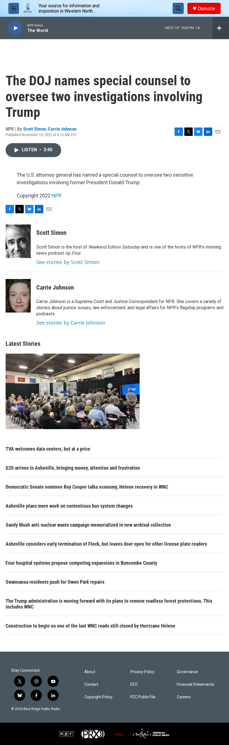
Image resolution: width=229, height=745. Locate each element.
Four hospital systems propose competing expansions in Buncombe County (81, 563)
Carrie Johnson (62, 129)
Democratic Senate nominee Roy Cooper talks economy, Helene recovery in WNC (87, 487)
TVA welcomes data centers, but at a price (48, 449)
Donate (206, 8)
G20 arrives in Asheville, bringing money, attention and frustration (73, 468)
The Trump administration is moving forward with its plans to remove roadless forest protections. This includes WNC (109, 604)
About (89, 672)
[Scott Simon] (18, 241)
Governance (187, 672)
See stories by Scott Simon (67, 262)
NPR (56, 195)
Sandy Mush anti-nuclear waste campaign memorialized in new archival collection (88, 525)
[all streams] (221, 28)
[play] (15, 28)
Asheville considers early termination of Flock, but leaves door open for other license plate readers (106, 544)
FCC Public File (143, 697)
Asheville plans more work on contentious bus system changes (69, 506)
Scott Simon (34, 129)
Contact (91, 684)
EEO (134, 684)
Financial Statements (195, 684)
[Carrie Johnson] (18, 296)
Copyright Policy (98, 697)
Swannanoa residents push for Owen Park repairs (55, 582)
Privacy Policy (142, 672)
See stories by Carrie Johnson (70, 322)
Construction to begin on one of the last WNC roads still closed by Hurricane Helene (90, 626)
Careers (184, 697)
